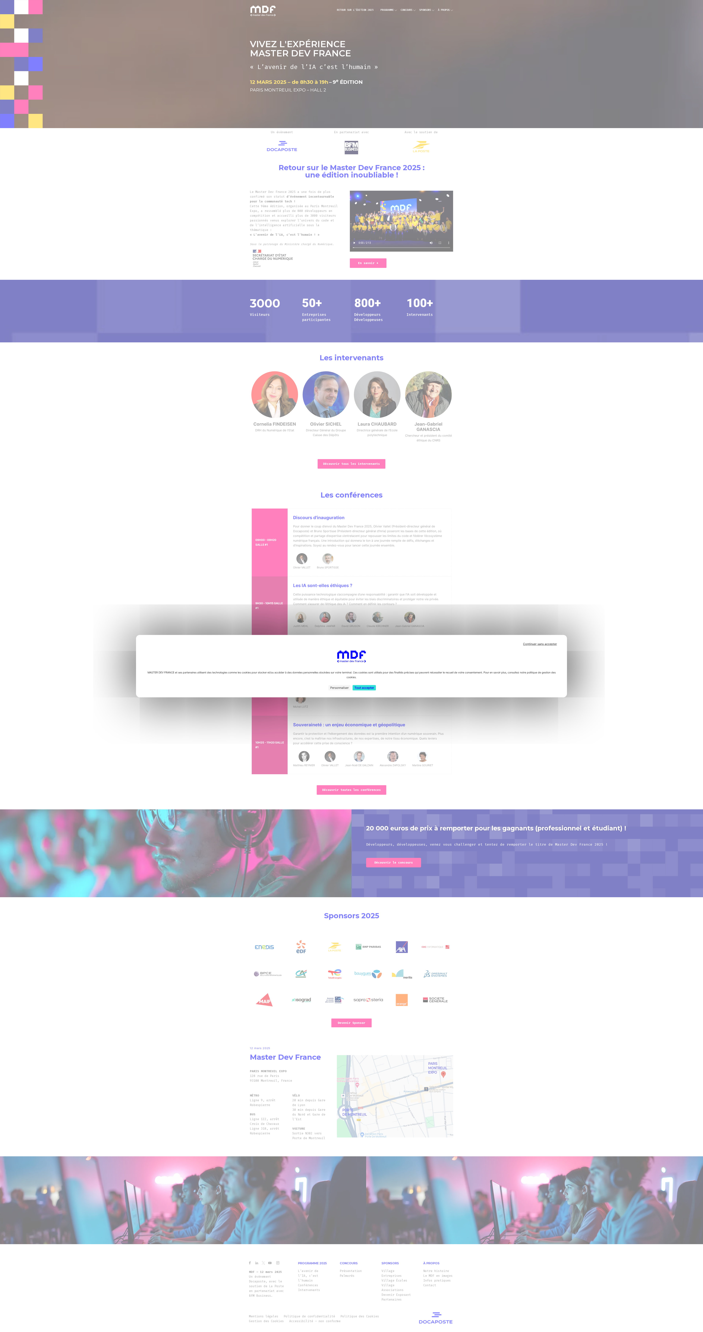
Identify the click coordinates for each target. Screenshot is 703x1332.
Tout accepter (364, 687)
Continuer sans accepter (540, 644)
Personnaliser (339, 687)
